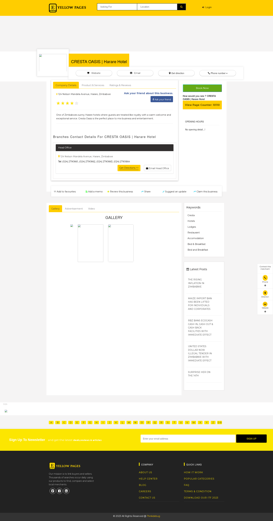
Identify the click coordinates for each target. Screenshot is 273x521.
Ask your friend (162, 99)
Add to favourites (66, 191)
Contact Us (147, 497)
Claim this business (206, 191)
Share (147, 191)
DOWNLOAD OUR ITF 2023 (201, 497)
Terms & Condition (198, 491)
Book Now (202, 88)
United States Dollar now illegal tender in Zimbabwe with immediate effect (200, 353)
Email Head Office (158, 168)
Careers (145, 491)
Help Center (148, 478)
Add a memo (95, 191)
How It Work (193, 472)
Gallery (55, 208)
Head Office (65, 147)
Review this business (121, 191)
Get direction (177, 73)
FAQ (186, 485)
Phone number (218, 73)
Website (94, 73)
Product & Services (93, 85)
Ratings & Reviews (120, 85)
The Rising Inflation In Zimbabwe (196, 283)
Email (136, 73)
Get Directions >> (129, 167)
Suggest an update (175, 191)
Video (91, 208)
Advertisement (74, 208)
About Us (145, 472)
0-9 (219, 422)
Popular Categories (199, 478)
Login (208, 7)
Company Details (66, 85)
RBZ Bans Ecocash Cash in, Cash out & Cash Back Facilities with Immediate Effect (200, 327)
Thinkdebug (153, 516)
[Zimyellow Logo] (67, 8)
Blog (142, 485)
